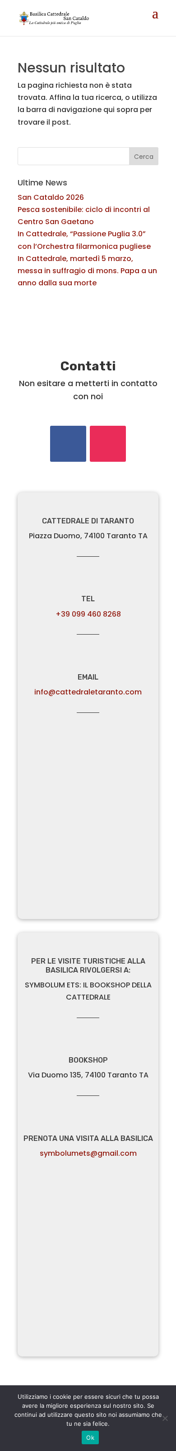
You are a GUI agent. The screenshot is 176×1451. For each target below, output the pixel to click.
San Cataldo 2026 (51, 197)
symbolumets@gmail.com (88, 1153)
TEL (88, 599)
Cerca (143, 156)
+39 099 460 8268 (88, 614)
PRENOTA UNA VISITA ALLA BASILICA (88, 1138)
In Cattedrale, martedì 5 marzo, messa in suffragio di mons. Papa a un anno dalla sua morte (87, 270)
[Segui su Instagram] (108, 444)
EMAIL (88, 677)
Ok (90, 1437)
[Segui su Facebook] (68, 444)
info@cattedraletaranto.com (88, 692)
